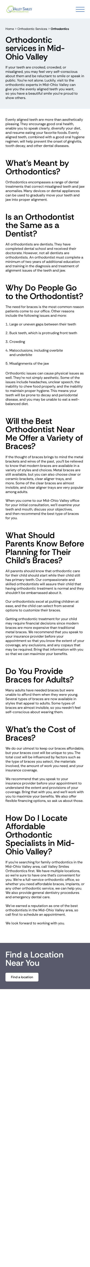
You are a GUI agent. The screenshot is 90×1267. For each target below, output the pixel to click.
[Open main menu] (80, 9)
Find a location (22, 977)
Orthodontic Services (32, 29)
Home (9, 29)
